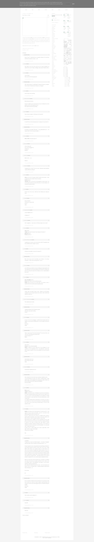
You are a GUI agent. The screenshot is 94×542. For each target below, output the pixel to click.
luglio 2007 (66, 84)
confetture (53, 41)
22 (48, 256)
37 (48, 478)
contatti (66, 9)
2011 (65, 70)
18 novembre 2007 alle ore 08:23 (29, 217)
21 (48, 248)
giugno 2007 (66, 85)
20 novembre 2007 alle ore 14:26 (29, 314)
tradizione (53, 83)
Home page (36, 532)
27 (48, 307)
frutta (52, 54)
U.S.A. (53, 84)
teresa (25, 189)
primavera (53, 73)
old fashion (69, 56)
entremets (53, 48)
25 (48, 288)
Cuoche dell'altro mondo (27, 239)
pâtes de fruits (54, 69)
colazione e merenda (55, 38)
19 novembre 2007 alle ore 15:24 (29, 286)
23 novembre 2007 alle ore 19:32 (29, 497)
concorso (53, 39)
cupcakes (53, 44)
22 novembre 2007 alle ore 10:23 (29, 435)
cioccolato (53, 36)
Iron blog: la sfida (26, 15)
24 (48, 277)
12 (48, 155)
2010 (65, 71)
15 (48, 189)
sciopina (25, 198)
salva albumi (54, 78)
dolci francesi (54, 46)
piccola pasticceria (67, 58)
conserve (53, 42)
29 (48, 330)
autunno (53, 27)
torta (64, 63)
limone (53, 62)
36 (48, 438)
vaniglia (53, 85)
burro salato (53, 31)
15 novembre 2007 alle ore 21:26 (29, 133)
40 (48, 15)
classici (53, 37)
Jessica (25, 63)
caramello (53, 33)
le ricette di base (54, 59)
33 (48, 374)
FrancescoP (25, 155)
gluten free (53, 57)
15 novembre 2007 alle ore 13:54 (29, 108)
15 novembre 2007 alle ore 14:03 (29, 116)
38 (48, 492)
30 (48, 342)
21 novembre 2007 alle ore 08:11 (29, 364)
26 (48, 299)
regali (53, 74)
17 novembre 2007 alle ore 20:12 (29, 195)
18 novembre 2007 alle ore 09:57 (29, 225)
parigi (53, 68)
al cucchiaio (53, 26)
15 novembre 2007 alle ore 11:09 (29, 88)
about (59, 9)
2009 (65, 73)
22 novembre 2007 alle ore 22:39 (29, 489)
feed (32, 9)
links (52, 9)
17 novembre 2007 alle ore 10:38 (29, 186)
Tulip (25, 72)
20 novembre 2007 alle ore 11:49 (29, 304)
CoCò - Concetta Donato (27, 299)
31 (48, 356)
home (26, 9)
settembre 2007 (67, 81)
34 (48, 387)
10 (48, 136)
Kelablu (44, 37)
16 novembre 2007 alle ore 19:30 (29, 152)
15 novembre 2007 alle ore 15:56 (29, 124)
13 (48, 165)
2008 (65, 74)
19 (48, 228)
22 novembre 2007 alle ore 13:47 (29, 475)
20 (48, 239)
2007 (65, 76)
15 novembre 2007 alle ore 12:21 (29, 95)
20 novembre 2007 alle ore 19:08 (29, 339)
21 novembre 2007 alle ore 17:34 (29, 384)
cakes (53, 32)
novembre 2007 (67, 78)
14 (48, 174)
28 (48, 317)
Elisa (25, 408)
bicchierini (53, 28)
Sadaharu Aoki (54, 77)
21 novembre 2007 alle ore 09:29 (29, 371)
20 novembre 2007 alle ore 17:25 (29, 327)
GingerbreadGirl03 (27, 98)
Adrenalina (25, 165)
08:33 (33, 48)
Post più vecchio (47, 532)
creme (53, 43)
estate (53, 49)
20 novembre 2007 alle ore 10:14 (29, 296)
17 (48, 210)
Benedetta (25, 143)
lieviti (67, 55)
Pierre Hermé (54, 72)
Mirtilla (25, 317)
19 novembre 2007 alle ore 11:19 (29, 262)
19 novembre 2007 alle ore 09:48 (29, 253)
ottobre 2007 (66, 80)
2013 (65, 67)
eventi (53, 51)
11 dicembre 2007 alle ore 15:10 (29, 512)
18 (48, 220)
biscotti (65, 42)
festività (53, 52)
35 (48, 408)
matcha (53, 63)
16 (48, 198)
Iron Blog (31, 37)
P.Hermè (53, 67)
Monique (25, 265)
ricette (46, 9)
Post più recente (25, 532)
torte (52, 82)
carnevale (70, 43)
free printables (54, 53)
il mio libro (53, 58)
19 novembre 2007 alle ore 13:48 (29, 274)
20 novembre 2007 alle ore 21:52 (29, 353)
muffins (53, 64)
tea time (53, 79)
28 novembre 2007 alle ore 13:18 (29, 505)
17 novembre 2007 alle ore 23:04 (29, 207)
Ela (24, 492)
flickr (39, 9)
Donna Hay (53, 47)
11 (48, 143)
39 (48, 500)
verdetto (35, 45)
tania (25, 248)
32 (48, 366)
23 (48, 265)
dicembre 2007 (67, 77)
